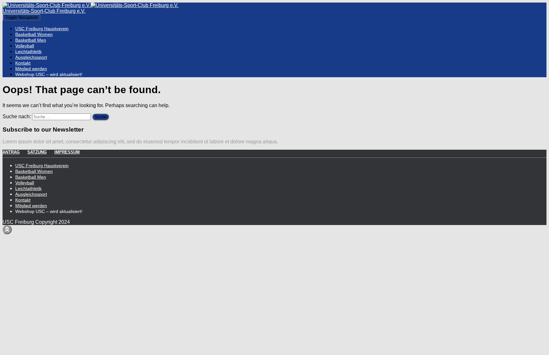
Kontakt (22, 62)
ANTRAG (11, 152)
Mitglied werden (31, 68)
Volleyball (24, 45)
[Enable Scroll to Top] (7, 229)
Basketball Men (30, 40)
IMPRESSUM (67, 152)
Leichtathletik (28, 51)
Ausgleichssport (31, 57)
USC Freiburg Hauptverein (42, 28)
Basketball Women (34, 34)
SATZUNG (37, 152)
